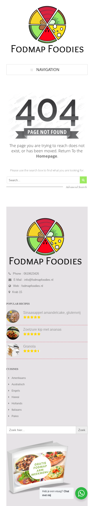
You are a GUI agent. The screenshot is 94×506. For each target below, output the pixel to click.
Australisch (18, 384)
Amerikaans (19, 378)
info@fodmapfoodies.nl (38, 279)
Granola (29, 346)
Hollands (17, 403)
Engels (16, 390)
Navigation (47, 69)
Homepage (46, 156)
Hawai (15, 397)
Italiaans (17, 409)
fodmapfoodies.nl (32, 286)
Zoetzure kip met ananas (42, 329)
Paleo (15, 416)
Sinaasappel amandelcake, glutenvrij (52, 312)
